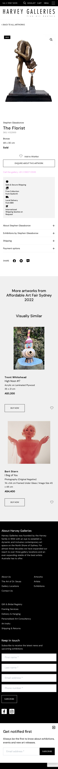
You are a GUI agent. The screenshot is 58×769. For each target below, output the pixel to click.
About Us (6, 576)
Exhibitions (39, 586)
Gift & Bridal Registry (12, 604)
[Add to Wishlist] (51, 408)
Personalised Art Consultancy (16, 618)
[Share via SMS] (28, 260)
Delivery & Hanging (11, 613)
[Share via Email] (14, 260)
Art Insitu (6, 623)
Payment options (11, 248)
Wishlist (31, 3)
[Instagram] (12, 711)
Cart (39, 3)
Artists (37, 581)
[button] (51, 39)
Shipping (7, 240)
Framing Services (10, 609)
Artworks (38, 576)
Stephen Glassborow (13, 122)
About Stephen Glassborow (17, 225)
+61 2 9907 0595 (10, 3)
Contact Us (7, 590)
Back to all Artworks (14, 24)
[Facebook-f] (4, 711)
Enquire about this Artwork (29, 163)
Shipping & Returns (11, 628)
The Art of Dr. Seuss (11, 581)
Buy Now (15, 408)
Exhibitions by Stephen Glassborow (20, 233)
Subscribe (9, 699)
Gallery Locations (10, 586)
